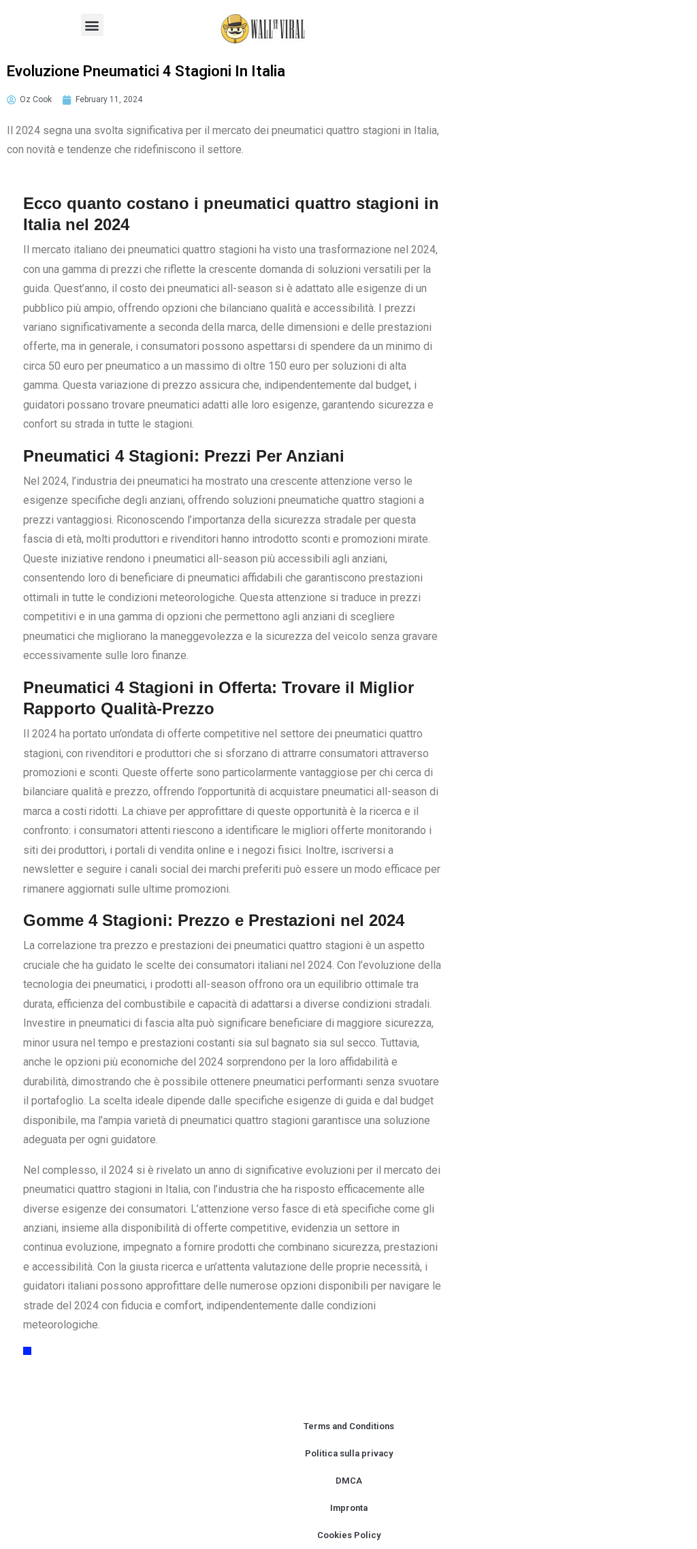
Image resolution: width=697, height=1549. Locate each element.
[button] (92, 25)
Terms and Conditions (349, 1426)
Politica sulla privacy (349, 1453)
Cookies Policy (348, 1535)
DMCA (349, 1480)
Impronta (349, 1508)
